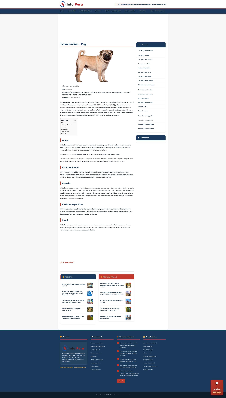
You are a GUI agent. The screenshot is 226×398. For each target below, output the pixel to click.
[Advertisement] (113, 28)
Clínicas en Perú (95, 349)
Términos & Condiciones (66, 367)
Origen (64, 123)
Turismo (98, 11)
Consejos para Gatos (144, 64)
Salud (64, 133)
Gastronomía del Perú (113, 11)
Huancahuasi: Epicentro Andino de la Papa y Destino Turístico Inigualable (128, 353)
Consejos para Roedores (145, 80)
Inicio (62, 11)
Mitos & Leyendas (148, 369)
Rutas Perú (94, 356)
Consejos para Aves (144, 55)
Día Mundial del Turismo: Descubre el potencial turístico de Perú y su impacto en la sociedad (129, 373)
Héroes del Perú (147, 353)
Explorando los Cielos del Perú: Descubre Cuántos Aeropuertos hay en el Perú (112, 285)
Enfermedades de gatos (145, 90)
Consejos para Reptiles (144, 76)
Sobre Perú (72, 11)
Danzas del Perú (86, 11)
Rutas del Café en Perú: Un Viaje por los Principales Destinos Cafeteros (129, 345)
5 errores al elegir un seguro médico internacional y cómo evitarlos (73, 301)
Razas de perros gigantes (145, 116)
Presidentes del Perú (149, 363)
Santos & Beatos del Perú (150, 366)
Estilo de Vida (130, 11)
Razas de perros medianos (146, 124)
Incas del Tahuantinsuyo (150, 356)
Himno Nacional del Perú (150, 343)
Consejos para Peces (144, 68)
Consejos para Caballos (145, 59)
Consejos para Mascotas (145, 50)
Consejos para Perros (144, 72)
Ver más (121, 381)
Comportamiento (67, 125)
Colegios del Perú (96, 363)
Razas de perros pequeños (146, 128)
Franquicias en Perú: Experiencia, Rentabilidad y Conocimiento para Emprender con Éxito (72, 293)
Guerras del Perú (148, 349)
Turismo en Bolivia (96, 369)
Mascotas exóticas (143, 98)
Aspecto (64, 127)
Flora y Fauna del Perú (97, 343)
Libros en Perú (95, 366)
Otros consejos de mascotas (146, 85)
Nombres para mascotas (145, 102)
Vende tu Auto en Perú (97, 359)
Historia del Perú (147, 346)
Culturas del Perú (148, 359)
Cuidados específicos (65, 130)
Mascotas (142, 11)
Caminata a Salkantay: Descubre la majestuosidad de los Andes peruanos (111, 293)
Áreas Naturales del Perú (98, 346)
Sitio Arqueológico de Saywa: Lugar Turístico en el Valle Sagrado (73, 317)
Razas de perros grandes (145, 120)
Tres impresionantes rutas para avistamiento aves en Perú (110, 309)
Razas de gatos (142, 106)
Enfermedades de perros (145, 94)
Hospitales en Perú (96, 353)
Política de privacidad (80, 367)
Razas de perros (143, 111)
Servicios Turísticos (157, 11)
